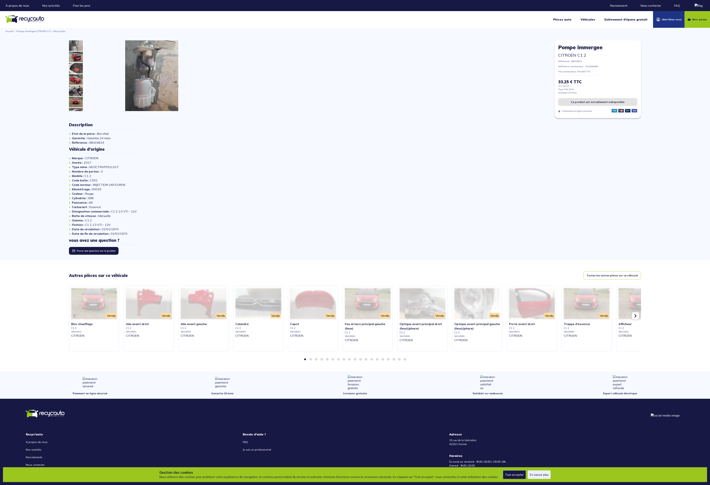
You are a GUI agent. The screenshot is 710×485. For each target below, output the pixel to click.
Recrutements (34, 457)
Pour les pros (81, 5)
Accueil (9, 31)
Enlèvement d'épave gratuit (626, 19)
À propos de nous (17, 5)
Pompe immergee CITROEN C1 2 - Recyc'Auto (40, 31)
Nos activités (51, 5)
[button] (305, 359)
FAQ (677, 5)
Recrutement (619, 5)
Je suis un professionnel (257, 449)
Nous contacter (650, 5)
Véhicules (588, 19)
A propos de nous (37, 442)
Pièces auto (562, 19)
